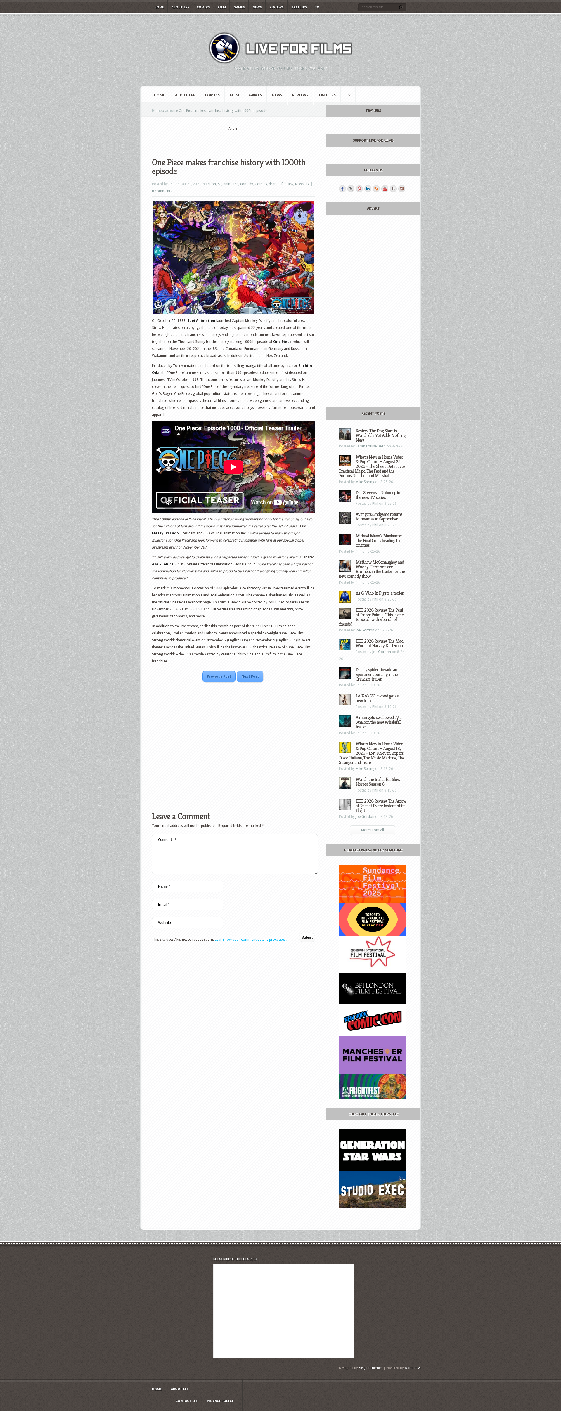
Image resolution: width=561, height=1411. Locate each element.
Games (239, 7)
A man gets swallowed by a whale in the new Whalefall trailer (378, 722)
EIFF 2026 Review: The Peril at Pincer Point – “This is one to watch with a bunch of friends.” (371, 617)
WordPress (412, 1368)
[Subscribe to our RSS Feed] (376, 188)
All (219, 184)
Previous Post (219, 676)
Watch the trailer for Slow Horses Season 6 (378, 781)
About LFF (180, 7)
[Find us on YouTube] (384, 188)
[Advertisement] (233, 140)
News (257, 7)
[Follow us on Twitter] (350, 188)
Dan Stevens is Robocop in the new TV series (378, 495)
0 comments (162, 191)
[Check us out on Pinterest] (359, 188)
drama (274, 184)
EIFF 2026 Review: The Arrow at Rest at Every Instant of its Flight (381, 805)
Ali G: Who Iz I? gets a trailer (380, 593)
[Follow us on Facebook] (342, 188)
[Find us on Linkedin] (367, 188)
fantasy (287, 184)
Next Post (250, 676)
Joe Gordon (365, 630)
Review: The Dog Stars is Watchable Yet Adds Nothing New (380, 435)
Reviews (276, 7)
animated (230, 184)
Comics (203, 7)
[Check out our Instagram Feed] (401, 188)
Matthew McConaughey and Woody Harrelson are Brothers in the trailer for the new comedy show (372, 569)
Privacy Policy (220, 1401)
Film (222, 7)
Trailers (299, 7)
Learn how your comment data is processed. (251, 940)
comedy (246, 184)
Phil (171, 184)
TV (317, 7)
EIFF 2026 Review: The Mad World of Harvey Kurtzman (379, 643)
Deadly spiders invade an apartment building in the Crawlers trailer (377, 674)
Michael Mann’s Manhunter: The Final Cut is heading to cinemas (379, 540)
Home (159, 7)
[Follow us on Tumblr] (393, 188)
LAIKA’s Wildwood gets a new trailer (377, 698)
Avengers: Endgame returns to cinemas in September (379, 516)
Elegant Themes (370, 1368)
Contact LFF (187, 1401)
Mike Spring (365, 482)
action (170, 111)
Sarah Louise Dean (371, 446)
